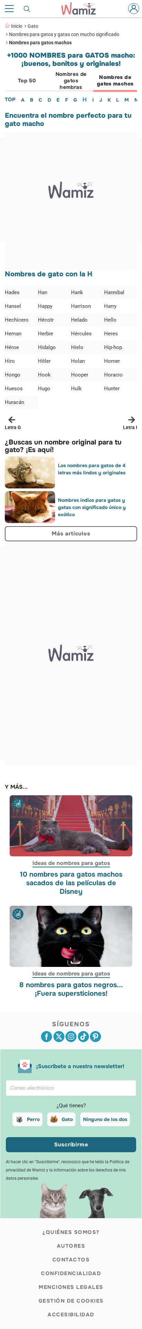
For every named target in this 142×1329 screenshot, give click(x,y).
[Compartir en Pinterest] (95, 1036)
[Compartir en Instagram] (71, 1036)
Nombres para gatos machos (40, 42)
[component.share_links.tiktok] (83, 1036)
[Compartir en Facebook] (46, 1036)
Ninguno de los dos (105, 1119)
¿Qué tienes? (71, 1105)
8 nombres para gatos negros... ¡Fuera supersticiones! (71, 989)
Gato (33, 26)
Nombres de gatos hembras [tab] (71, 81)
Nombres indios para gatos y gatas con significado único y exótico (92, 507)
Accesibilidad (71, 1314)
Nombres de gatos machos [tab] (115, 80)
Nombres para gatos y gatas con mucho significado (64, 34)
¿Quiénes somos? (71, 1232)
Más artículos (71, 533)
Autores (71, 1246)
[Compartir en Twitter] (58, 1036)
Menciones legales (71, 1287)
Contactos (71, 1259)
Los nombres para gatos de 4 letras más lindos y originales (91, 469)
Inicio (16, 26)
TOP (10, 99)
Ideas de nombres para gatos (71, 863)
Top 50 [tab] (27, 80)
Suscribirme (71, 1144)
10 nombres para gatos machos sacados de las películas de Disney (71, 883)
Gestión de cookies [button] (71, 1300)
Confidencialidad (71, 1273)
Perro (33, 1119)
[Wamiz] (82, 8)
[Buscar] (27, 8)
